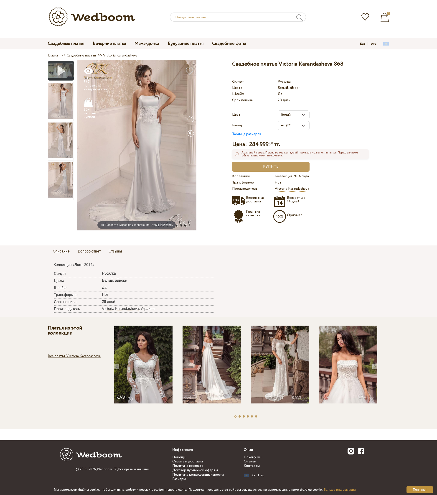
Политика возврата (187, 465)
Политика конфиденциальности (198, 474)
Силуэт (238, 81)
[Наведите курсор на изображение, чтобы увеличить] (136, 145)
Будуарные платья (185, 43)
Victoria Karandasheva (292, 188)
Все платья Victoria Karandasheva (74, 356)
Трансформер (243, 182)
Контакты (252, 465)
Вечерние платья (109, 43)
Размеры (179, 479)
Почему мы (252, 457)
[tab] (61, 251)
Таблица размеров (246, 134)
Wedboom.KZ (107, 469)
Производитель (245, 188)
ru (262, 475)
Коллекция (241, 176)
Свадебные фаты (229, 43)
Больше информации (340, 489)
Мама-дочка (147, 43)
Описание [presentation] (61, 251)
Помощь (178, 457)
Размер (237, 125)
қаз (362, 44)
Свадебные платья (66, 43)
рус (373, 44)
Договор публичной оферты (195, 470)
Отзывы (250, 461)
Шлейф (238, 94)
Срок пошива (242, 100)
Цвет (236, 114)
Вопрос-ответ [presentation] (89, 251)
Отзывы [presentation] (115, 251)
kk (254, 475)
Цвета (237, 88)
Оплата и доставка (187, 461)
